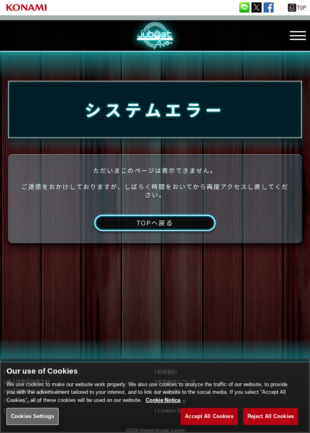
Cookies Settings (32, 416)
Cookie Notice (163, 400)
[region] (155, 395)
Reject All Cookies (270, 416)
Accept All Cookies (209, 416)
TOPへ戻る (154, 223)
